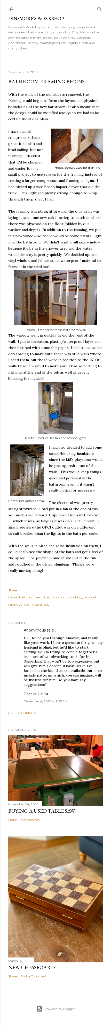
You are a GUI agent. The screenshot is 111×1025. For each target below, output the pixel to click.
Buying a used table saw (41, 810)
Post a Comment (23, 713)
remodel (90, 597)
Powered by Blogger (59, 1009)
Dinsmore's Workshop (36, 18)
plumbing (74, 597)
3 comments (30, 820)
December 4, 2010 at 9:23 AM (46, 701)
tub (46, 604)
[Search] (100, 8)
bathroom (27, 597)
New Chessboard (31, 967)
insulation (58, 597)
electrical (42, 597)
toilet (38, 604)
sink (30, 604)
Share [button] (12, 590)
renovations (17, 604)
